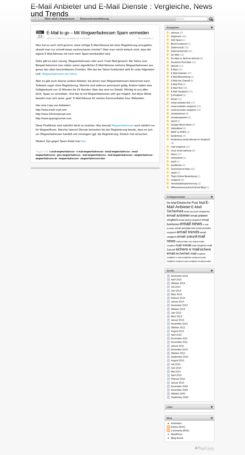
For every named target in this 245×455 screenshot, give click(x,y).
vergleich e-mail (174, 257)
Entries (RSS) (178, 427)
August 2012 (177, 331)
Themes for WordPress (204, 449)
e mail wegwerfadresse (62, 151)
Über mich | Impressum (59, 18)
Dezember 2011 (179, 338)
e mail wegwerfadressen (90, 151)
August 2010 (177, 360)
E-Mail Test (60, 38)
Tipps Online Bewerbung (184, 176)
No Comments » (145, 38)
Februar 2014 (178, 298)
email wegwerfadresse (117, 151)
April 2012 (176, 334)
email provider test (185, 228)
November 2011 (179, 342)
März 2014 (176, 294)
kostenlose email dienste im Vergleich (190, 139)
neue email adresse (181, 150)
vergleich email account (178, 261)
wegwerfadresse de (46, 158)
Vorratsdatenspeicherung (184, 183)
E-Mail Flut (176, 84)
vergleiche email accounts (194, 257)
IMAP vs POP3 (178, 132)
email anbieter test (180, 102)
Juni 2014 (176, 290)
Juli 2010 (175, 364)
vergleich (175, 180)
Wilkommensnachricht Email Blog (188, 187)
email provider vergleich (183, 110)
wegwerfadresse (143, 155)
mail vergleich (178, 146)
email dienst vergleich (190, 220)
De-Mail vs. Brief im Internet (185, 58)
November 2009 (179, 390)
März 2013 (176, 316)
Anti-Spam (176, 40)
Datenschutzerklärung (94, 18)
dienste (175, 66)
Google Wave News (181, 124)
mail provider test (184, 241)
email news (191, 223)
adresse (50, 38)
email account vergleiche (197, 211)
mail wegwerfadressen (120, 155)
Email (174, 99)
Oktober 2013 (178, 309)
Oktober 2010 (178, 353)
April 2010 (176, 375)
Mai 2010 (176, 371)
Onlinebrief (176, 158)
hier (83, 141)
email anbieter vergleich (183, 106)
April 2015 (176, 279)
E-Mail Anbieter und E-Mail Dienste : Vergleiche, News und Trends (121, 10)
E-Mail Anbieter (179, 73)
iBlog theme (177, 438)
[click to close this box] (212, 28)
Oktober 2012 (178, 327)
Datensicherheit (179, 51)
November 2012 (179, 323)
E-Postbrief (176, 95)
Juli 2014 (175, 287)
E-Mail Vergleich (179, 91)
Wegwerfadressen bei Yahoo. (60, 73)
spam (174, 172)
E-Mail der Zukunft (180, 80)
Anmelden (176, 423)
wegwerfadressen (68, 158)
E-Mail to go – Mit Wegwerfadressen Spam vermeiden (98, 32)
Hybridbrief (176, 128)
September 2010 (179, 357)
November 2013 (179, 305)
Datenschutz (177, 47)
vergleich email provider (200, 261)
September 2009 (179, 397)
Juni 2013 (176, 312)
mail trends (184, 245)
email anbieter (178, 215)
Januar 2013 (177, 320)
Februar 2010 (178, 379)
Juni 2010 (176, 368)
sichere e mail (187, 249)
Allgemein (176, 36)
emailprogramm (179, 117)
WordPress (176, 434)
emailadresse (73, 38)
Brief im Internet (179, 44)
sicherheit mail (186, 253)
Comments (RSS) (180, 430)
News (174, 154)
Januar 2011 (177, 346)
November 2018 (179, 276)
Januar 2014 (177, 301)
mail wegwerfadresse (94, 155)
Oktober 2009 (178, 393)
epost (174, 121)
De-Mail (175, 54)
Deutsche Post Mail (181, 62)
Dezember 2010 (179, 349)
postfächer (176, 165)
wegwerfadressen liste (92, 158)
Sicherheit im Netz (180, 169)
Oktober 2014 (178, 283)
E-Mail (174, 69)
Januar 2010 (177, 382)
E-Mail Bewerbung (180, 77)
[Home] (37, 19)
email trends (188, 232)
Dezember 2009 (179, 386)
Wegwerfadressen (123, 125)
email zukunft (187, 236)
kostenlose (85, 38)
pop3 (173, 161)
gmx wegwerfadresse (69, 155)
